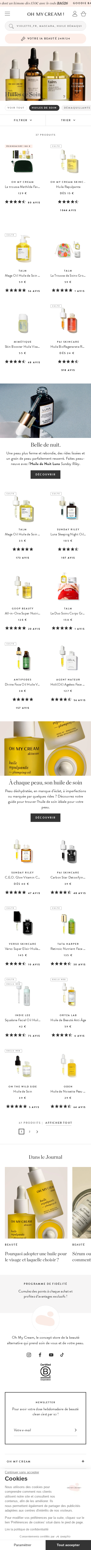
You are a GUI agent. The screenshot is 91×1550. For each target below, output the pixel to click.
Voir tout (16, 108)
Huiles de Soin (44, 108)
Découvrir (45, 474)
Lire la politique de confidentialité (27, 1529)
